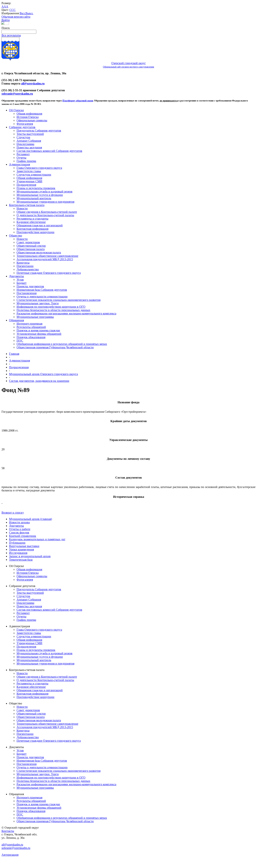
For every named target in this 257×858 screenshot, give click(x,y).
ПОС (20, 340)
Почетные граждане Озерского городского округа (49, 272)
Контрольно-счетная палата (26, 205)
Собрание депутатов (22, 127)
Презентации (25, 266)
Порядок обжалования (31, 337)
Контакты (8, 831)
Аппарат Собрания (29, 140)
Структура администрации (34, 174)
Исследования (18, 552)
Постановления (26, 293)
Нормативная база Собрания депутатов (42, 289)
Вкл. (22, 13)
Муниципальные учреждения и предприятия (45, 201)
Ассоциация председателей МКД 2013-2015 (45, 259)
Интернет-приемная (29, 323)
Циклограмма (25, 144)
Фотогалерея (25, 123)
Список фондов (19, 532)
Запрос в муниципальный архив (30, 556)
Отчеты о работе (19, 529)
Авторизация (10, 854)
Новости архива (19, 522)
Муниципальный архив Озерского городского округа (43, 374)
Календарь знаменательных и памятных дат (37, 539)
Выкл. (29, 13)
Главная (14, 353)
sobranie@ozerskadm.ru (17, 93)
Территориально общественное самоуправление (47, 255)
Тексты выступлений (30, 134)
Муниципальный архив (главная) (30, 519)
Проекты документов (30, 286)
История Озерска (28, 117)
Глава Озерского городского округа (39, 167)
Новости (22, 208)
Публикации (17, 542)
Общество (15, 235)
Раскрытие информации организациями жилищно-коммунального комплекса (66, 313)
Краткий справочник (22, 535)
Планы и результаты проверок (36, 188)
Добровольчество (28, 269)
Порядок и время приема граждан (38, 330)
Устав (20, 279)
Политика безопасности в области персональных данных (53, 310)
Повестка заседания (29, 147)
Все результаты (11, 35)
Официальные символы (32, 120)
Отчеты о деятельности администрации (42, 296)
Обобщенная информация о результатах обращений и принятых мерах (62, 344)
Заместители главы (29, 171)
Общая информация (29, 113)
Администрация (19, 164)
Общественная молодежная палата (39, 252)
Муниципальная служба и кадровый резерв (44, 191)
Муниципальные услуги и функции (40, 194)
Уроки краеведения (21, 549)
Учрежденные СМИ (29, 181)
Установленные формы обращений (39, 333)
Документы (16, 276)
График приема (26, 161)
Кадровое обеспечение (31, 222)
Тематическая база (21, 559)
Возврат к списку (13, 512)
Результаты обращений (31, 327)
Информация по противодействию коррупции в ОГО (51, 306)
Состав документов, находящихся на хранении (39, 380)
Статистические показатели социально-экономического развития (58, 299)
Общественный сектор (31, 245)
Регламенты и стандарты (32, 218)
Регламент (23, 154)
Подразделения (26, 184)
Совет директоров (28, 242)
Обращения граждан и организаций (40, 225)
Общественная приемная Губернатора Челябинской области (55, 347)
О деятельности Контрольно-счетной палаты (45, 215)
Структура (23, 137)
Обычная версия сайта (16, 16)
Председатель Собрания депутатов (39, 130)
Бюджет (22, 283)
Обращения (16, 320)
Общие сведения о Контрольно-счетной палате (47, 211)
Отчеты (21, 157)
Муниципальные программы (35, 316)
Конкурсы (23, 262)
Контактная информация (32, 228)
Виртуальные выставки (24, 546)
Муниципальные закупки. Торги (38, 303)
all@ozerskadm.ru (33, 83)
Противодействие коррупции (35, 232)
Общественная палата (31, 249)
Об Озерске (16, 110)
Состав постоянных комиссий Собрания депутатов (49, 150)
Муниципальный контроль (34, 198)
